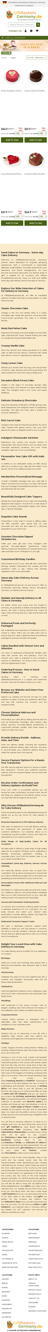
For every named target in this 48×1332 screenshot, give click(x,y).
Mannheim (6, 1313)
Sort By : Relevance (36, 57)
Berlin (5, 1283)
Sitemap (32, 1307)
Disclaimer (33, 1302)
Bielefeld (6, 1292)
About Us (32, 1279)
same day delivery (10, 1267)
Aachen (5, 1279)
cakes (4, 1246)
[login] (26, 31)
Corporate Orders (24, 6)
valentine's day (35, 1250)
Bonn (4, 1296)
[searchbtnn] (38, 25)
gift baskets (7, 1259)
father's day (34, 1255)
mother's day (34, 1263)
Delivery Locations (37, 1311)
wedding (32, 1242)
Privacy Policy (35, 1290)
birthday (32, 1233)
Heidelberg (7, 1304)
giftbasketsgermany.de (29, 1330)
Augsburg (6, 1317)
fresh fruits (7, 1242)
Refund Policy (34, 1294)
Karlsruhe (7, 1309)
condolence (34, 1246)
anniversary (34, 1238)
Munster (6, 1300)
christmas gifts (35, 1259)
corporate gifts (9, 1263)
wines (4, 1255)
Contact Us (33, 1298)
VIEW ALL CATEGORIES (15, 38)
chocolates (7, 1250)
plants (5, 1238)
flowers (6, 1233)
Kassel (5, 1287)
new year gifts (35, 1267)
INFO (6, 53)
